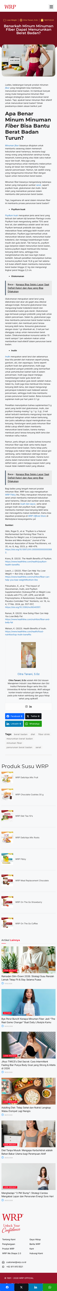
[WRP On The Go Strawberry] (7, 906)
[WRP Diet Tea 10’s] (7, 820)
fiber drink (44, 734)
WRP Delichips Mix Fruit (26, 777)
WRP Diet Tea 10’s (24, 816)
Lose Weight (12, 20)
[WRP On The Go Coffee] (7, 928)
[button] (51, 7)
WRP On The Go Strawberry (28, 902)
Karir (32, 1248)
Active (7, 1013)
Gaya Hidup (35, 1239)
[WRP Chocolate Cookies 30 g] (7, 799)
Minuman (12, 145)
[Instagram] (26, 706)
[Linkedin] (30, 706)
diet (33, 734)
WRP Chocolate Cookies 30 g (29, 794)
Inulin (7, 356)
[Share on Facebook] (7, 1287)
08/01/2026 (8, 1115)
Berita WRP (35, 1244)
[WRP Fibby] (7, 863)
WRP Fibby (10, 494)
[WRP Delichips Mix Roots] (7, 842)
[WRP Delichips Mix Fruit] (7, 782)
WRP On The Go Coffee (26, 923)
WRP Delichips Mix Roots (27, 837)
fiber (7, 88)
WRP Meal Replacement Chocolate (32, 880)
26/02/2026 (8, 1158)
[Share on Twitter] (21, 1287)
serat (38, 185)
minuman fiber (14, 743)
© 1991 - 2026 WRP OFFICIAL (19, 1278)
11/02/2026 (8, 983)
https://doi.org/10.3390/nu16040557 (22, 607)
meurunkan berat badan (20, 738)
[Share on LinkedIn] (35, 1287)
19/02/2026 (8, 1072)
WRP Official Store (37, 516)
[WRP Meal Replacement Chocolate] (7, 885)
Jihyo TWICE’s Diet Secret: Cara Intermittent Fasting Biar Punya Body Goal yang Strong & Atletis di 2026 (28, 1065)
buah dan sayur (27, 504)
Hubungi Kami (36, 1253)
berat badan (20, 734)
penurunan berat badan (19, 747)
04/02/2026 (8, 1026)
